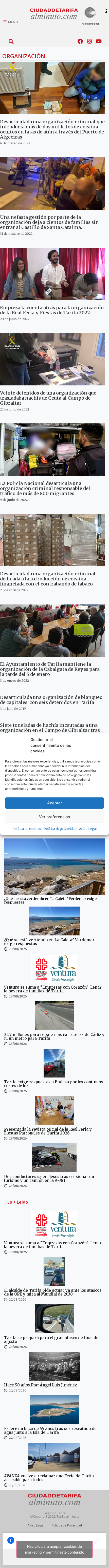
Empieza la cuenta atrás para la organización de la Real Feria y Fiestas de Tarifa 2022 (52, 310)
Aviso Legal (88, 828)
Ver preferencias (54, 816)
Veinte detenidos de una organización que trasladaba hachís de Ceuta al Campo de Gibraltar (48, 398)
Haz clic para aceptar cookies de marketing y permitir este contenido (54, 1549)
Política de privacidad (60, 828)
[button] (11, 41)
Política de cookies (26, 828)
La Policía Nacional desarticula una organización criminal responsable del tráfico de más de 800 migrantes (45, 488)
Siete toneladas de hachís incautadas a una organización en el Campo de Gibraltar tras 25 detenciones (50, 730)
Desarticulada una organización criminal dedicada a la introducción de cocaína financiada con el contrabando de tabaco (48, 579)
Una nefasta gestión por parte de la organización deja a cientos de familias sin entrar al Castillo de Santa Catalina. (49, 222)
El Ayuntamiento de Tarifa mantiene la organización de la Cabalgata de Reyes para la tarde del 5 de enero (50, 669)
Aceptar (54, 802)
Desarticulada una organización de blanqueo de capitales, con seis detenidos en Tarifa (51, 699)
